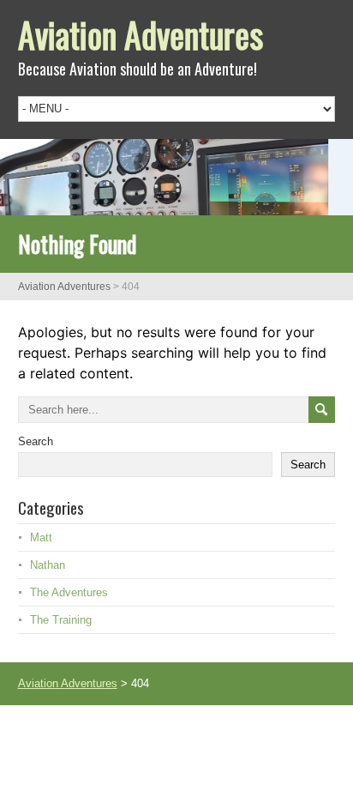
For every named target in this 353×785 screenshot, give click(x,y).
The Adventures (69, 592)
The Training (61, 619)
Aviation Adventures (140, 34)
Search (35, 441)
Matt (41, 537)
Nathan (47, 565)
